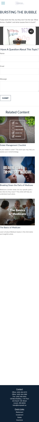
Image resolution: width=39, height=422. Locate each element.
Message (3, 79)
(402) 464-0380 (22, 394)
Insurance (19, 420)
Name (2, 53)
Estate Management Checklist (13, 145)
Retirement (19, 412)
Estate (19, 417)
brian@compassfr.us (19, 405)
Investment (19, 415)
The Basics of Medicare (10, 228)
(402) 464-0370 (22, 392)
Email (2, 66)
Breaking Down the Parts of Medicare (16, 185)
